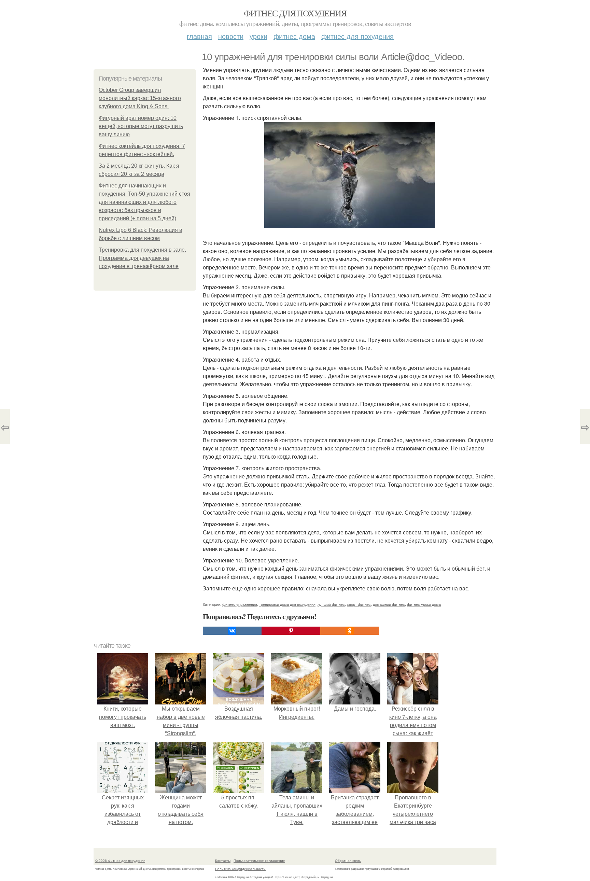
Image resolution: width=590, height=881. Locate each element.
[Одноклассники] (349, 631)
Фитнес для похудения (295, 13)
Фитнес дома (294, 36)
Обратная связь (348, 860)
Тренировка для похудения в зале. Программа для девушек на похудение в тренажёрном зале (142, 258)
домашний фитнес (389, 604)
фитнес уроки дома (424, 604)
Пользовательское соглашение (259, 860)
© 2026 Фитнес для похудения (120, 860)
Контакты (222, 860)
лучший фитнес (331, 604)
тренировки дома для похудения (287, 604)
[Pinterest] (291, 631)
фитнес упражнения (239, 604)
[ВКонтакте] (232, 631)
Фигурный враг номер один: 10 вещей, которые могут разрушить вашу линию (141, 126)
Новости (230, 36)
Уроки (258, 36)
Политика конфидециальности (240, 868)
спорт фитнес (359, 604)
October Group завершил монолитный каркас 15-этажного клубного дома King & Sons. (140, 98)
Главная (199, 36)
